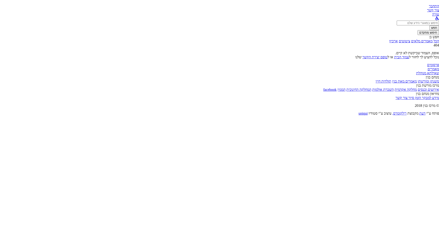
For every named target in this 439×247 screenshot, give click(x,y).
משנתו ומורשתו (428, 81)
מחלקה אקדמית (406, 89)
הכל (436, 41)
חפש (434, 28)
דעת (422, 113)
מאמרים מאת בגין (404, 81)
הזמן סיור (414, 98)
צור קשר (401, 98)
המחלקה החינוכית (358, 89)
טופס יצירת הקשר (375, 57)
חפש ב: (434, 37)
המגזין (341, 89)
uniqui (363, 113)
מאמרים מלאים (422, 41)
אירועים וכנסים (428, 89)
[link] (433, 10)
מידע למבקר (430, 98)
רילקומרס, (399, 113)
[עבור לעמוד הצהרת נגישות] (437, 18)
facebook (330, 89)
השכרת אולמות (383, 89)
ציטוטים (404, 41)
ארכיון (393, 41)
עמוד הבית (401, 57)
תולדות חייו (383, 81)
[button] (434, 6)
